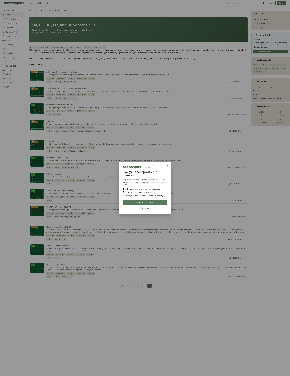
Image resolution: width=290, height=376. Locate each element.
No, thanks (145, 208)
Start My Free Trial (145, 202)
